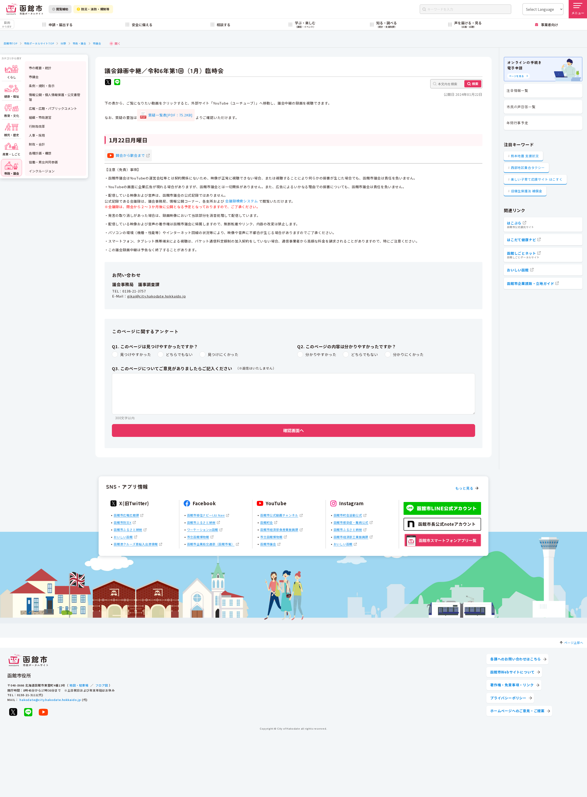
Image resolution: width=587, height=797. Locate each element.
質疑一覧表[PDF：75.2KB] (170, 115)
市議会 (97, 43)
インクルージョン (42, 171)
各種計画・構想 (40, 153)
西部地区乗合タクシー (528, 167)
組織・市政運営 (40, 117)
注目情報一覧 (517, 90)
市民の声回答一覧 (521, 106)
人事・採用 (37, 135)
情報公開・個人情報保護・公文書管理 (54, 97)
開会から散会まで (130, 155)
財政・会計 (37, 144)
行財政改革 (37, 126)
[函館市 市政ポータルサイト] (24, 9)
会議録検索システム (241, 201)
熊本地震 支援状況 (525, 156)
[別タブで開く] (108, 83)
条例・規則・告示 (42, 85)
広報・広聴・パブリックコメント (53, 108)
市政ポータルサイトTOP (39, 43)
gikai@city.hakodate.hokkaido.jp (156, 296)
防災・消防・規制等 (95, 9)
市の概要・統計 (40, 68)
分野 (63, 43)
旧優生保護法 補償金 (526, 191)
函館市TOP (10, 43)
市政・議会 (79, 43)
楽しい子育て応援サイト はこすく (537, 179)
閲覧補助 (62, 9)
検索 (475, 83)
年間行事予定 (517, 122)
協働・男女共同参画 (43, 162)
